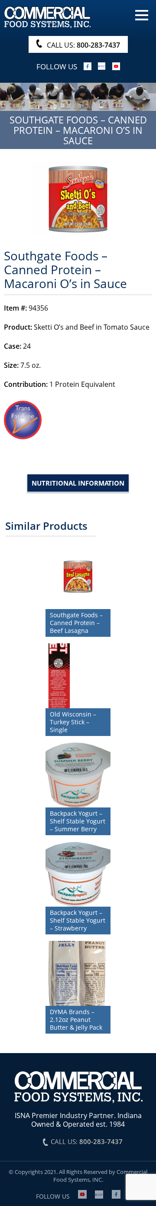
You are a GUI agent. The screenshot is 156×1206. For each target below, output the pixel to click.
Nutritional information (78, 483)
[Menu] (141, 14)
